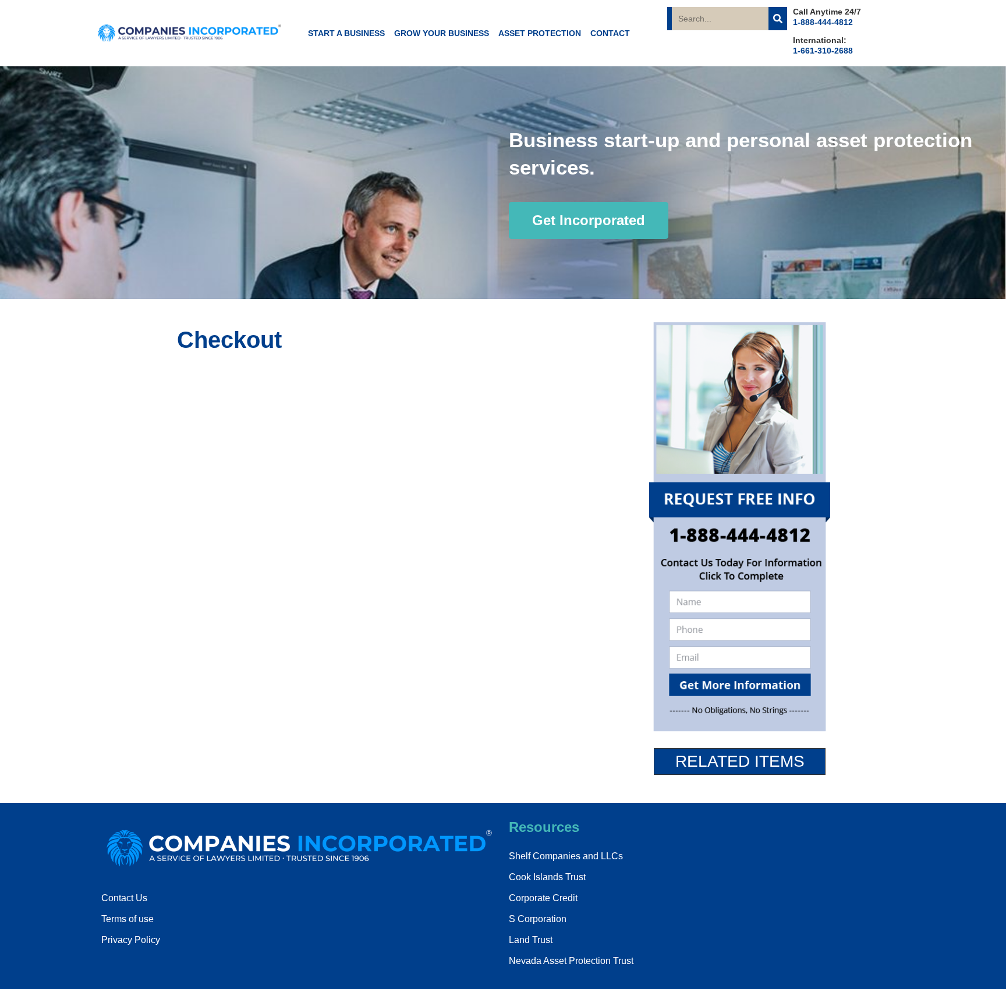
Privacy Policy (130, 940)
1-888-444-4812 (823, 22)
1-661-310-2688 (823, 50)
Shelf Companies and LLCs (566, 856)
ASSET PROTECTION (539, 33)
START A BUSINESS (346, 33)
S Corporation (537, 919)
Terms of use (127, 919)
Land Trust (530, 940)
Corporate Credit (543, 898)
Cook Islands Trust (547, 877)
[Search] (777, 18)
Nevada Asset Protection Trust (571, 961)
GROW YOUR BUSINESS (441, 33)
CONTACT (610, 33)
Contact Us (124, 898)
